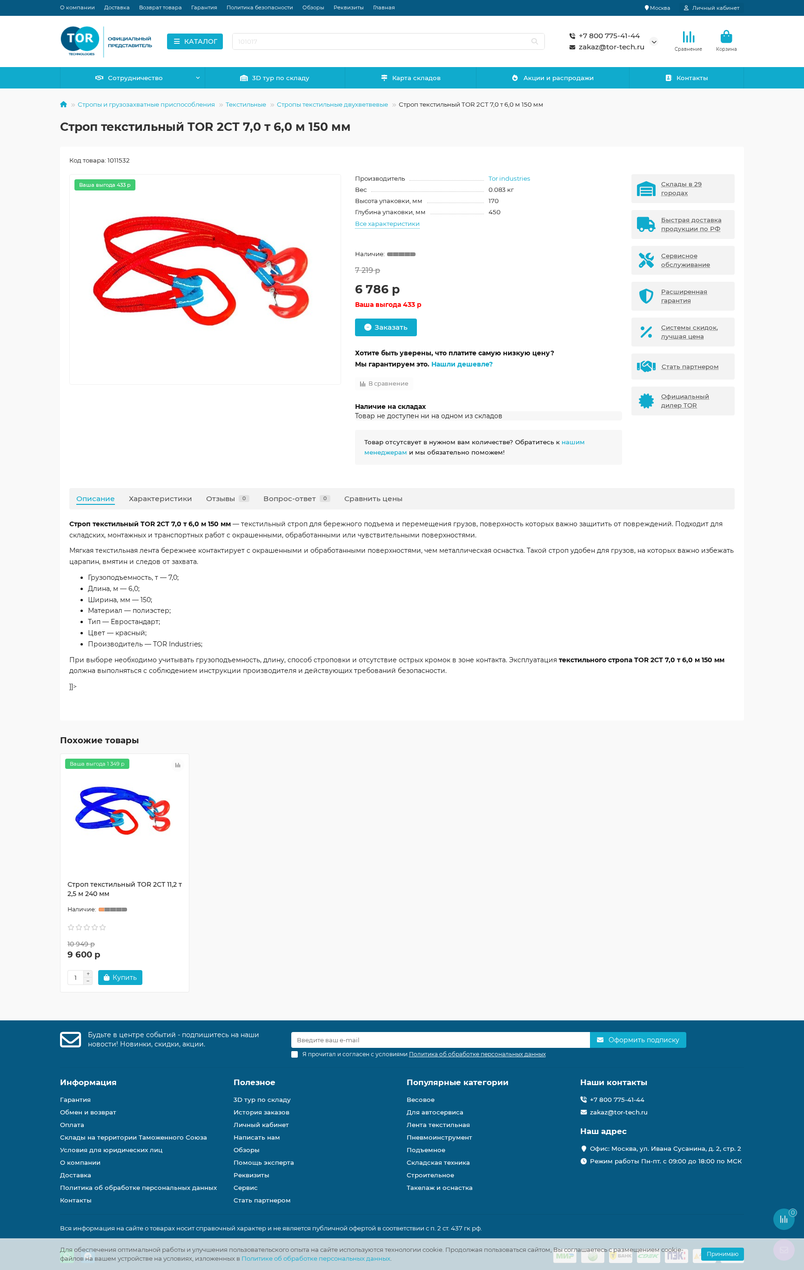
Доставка (117, 7)
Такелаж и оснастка (440, 1187)
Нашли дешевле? (462, 364)
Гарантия (204, 7)
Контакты (692, 77)
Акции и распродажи (558, 77)
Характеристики (160, 498)
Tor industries (509, 178)
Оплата (72, 1124)
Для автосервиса (435, 1112)
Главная (384, 7)
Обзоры (313, 7)
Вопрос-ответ (295, 498)
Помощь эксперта (264, 1162)
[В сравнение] (177, 765)
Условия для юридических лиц (111, 1150)
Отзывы (226, 498)
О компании (77, 7)
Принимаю (722, 1253)
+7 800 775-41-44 (609, 35)
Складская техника (438, 1162)
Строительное (430, 1175)
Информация (88, 1082)
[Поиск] (534, 41)
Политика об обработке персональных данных (138, 1187)
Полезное (254, 1082)
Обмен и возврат (88, 1112)
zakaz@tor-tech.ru (611, 46)
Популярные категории (458, 1082)
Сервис (246, 1187)
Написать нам (257, 1137)
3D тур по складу (280, 77)
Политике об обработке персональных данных (315, 1258)
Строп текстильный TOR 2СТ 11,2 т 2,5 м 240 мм (124, 889)
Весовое (421, 1099)
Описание (95, 498)
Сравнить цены (373, 498)
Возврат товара (160, 7)
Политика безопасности (260, 7)
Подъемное (426, 1150)
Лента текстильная (438, 1124)
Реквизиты (349, 7)
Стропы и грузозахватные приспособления (146, 104)
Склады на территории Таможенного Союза (133, 1137)
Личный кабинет (261, 1124)
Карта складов (416, 77)
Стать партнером (262, 1200)
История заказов (261, 1112)
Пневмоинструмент (439, 1137)
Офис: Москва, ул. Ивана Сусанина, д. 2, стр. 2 (665, 1148)
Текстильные (246, 104)
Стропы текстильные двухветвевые (332, 104)
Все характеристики (387, 223)
